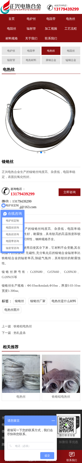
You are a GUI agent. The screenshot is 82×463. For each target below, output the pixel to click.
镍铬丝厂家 (37, 301)
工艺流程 (71, 28)
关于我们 (31, 38)
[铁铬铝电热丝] (61, 374)
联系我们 (51, 38)
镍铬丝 (19, 301)
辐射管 (31, 28)
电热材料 (31, 60)
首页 (12, 18)
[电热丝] (21, 374)
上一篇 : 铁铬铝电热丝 (17, 326)
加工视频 (51, 28)
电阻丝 (11, 28)
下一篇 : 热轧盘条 (14, 333)
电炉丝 (31, 18)
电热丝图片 (12, 309)
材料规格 (11, 38)
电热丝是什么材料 (64, 301)
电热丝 (70, 18)
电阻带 (51, 18)
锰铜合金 (71, 60)
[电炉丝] (20, 7)
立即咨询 (69, 192)
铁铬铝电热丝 (61, 396)
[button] (37, 152)
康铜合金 (51, 60)
